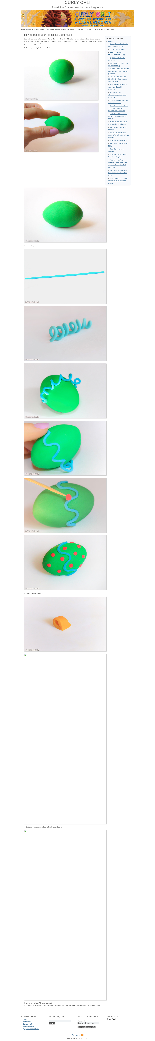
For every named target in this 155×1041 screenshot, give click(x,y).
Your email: (82, 1021)
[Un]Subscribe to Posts (31, 1029)
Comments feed (28, 1024)
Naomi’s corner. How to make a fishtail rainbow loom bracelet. (118, 135)
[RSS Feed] (82, 1035)
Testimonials (80, 29)
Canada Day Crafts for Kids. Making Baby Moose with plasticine (117, 79)
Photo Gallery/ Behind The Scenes (62, 29)
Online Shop (30, 29)
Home (23, 29)
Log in (25, 1019)
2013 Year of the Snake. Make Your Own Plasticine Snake (117, 116)
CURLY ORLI (77, 2)
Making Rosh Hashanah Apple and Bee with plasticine (117, 87)
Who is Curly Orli (42, 29)
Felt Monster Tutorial (117, 49)
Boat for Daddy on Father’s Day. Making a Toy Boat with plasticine (118, 71)
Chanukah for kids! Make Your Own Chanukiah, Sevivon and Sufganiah (118, 108)
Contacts (97, 29)
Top (73, 1035)
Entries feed (27, 1022)
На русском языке (107, 29)
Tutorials (89, 29)
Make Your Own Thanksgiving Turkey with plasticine (117, 95)
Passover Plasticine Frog (118, 140)
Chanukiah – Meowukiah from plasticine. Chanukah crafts (117, 172)
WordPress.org (28, 1026)
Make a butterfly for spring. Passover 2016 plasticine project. (118, 180)
